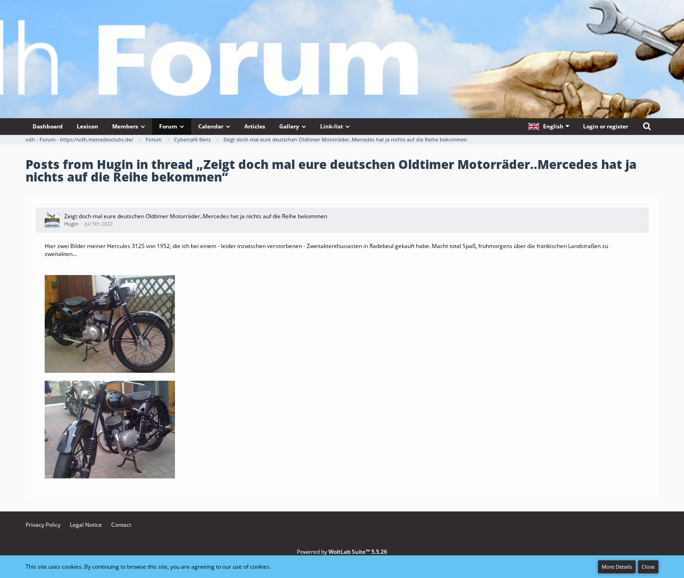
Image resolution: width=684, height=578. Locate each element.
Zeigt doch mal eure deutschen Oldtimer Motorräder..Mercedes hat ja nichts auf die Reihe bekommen (195, 216)
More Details (617, 566)
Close (648, 566)
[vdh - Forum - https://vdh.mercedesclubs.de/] (342, 32)
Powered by (342, 552)
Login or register (605, 126)
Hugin (71, 223)
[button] (548, 126)
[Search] (646, 126)
